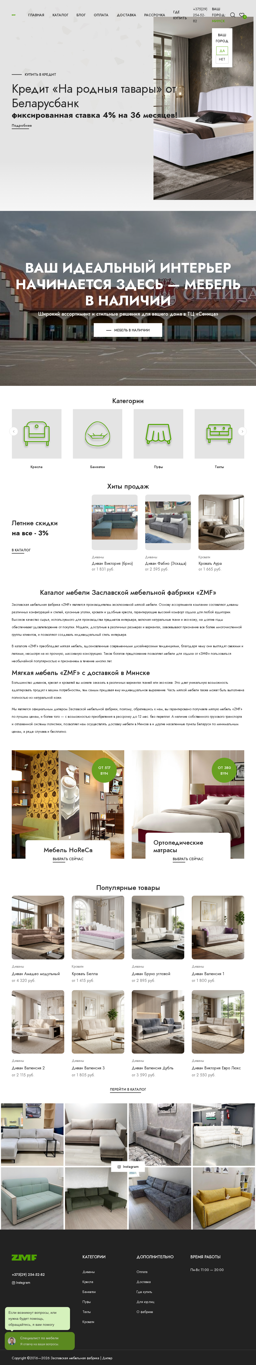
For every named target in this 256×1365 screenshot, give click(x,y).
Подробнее (22, 125)
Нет (222, 59)
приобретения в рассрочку (112, 716)
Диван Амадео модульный (36, 974)
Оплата (101, 14)
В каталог (21, 550)
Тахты (158, 466)
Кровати (219, 466)
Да (222, 50)
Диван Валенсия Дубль (153, 1068)
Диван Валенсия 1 (208, 974)
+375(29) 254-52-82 (200, 14)
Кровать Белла (85, 974)
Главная (36, 14)
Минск (218, 20)
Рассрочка (154, 14)
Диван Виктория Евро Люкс (216, 1068)
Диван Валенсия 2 (28, 1068)
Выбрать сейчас (68, 858)
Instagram (22, 1282)
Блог (81, 14)
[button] (13, 431)
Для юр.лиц (145, 1301)
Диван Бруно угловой (151, 974)
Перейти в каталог (128, 1089)
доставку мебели (121, 723)
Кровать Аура (156, 563)
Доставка (126, 14)
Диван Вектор (210, 563)
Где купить (180, 14)
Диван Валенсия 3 (88, 1068)
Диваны (88, 1271)
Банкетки (36, 466)
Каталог (60, 14)
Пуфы (97, 466)
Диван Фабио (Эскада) (112, 563)
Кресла (87, 1281)
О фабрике (144, 1311)
